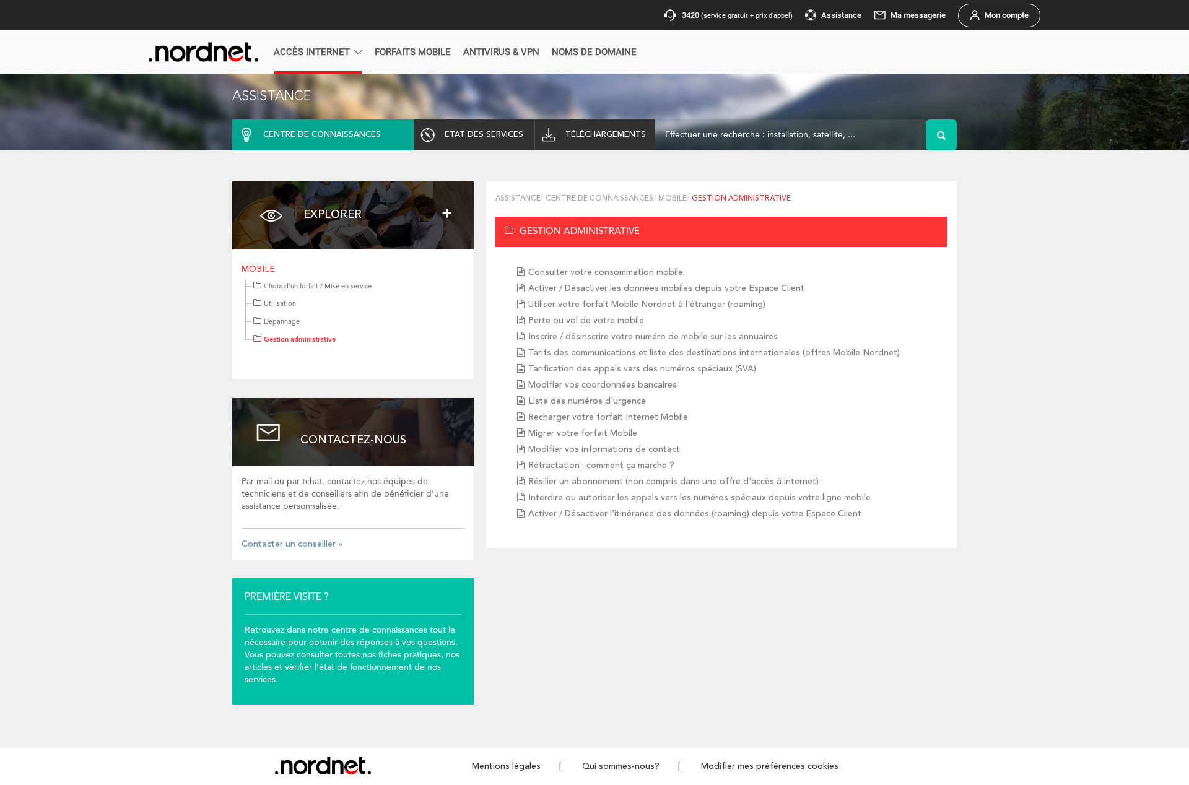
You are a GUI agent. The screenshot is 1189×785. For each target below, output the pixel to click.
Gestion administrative (300, 340)
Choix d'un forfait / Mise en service (318, 287)
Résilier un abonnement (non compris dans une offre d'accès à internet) (673, 481)
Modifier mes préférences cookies (769, 766)
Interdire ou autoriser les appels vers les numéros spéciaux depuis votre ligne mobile (699, 497)
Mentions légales (506, 766)
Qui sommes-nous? (621, 766)
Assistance (518, 198)
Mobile (258, 269)
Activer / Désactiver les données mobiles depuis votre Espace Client (666, 288)
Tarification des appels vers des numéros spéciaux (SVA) (642, 369)
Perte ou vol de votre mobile (586, 320)
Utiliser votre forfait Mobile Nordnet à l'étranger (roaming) (646, 304)
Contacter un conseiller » (292, 544)
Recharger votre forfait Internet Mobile (608, 417)
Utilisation (280, 304)
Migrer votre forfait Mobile (582, 433)
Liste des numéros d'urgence (587, 401)
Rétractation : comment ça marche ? (601, 465)
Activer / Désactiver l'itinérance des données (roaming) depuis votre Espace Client (694, 514)
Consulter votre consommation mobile (605, 272)
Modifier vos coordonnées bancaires (602, 385)
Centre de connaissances (599, 198)
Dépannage (282, 322)
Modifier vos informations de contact (604, 449)
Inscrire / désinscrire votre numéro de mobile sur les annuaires (653, 336)
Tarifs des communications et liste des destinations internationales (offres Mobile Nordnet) (714, 353)
